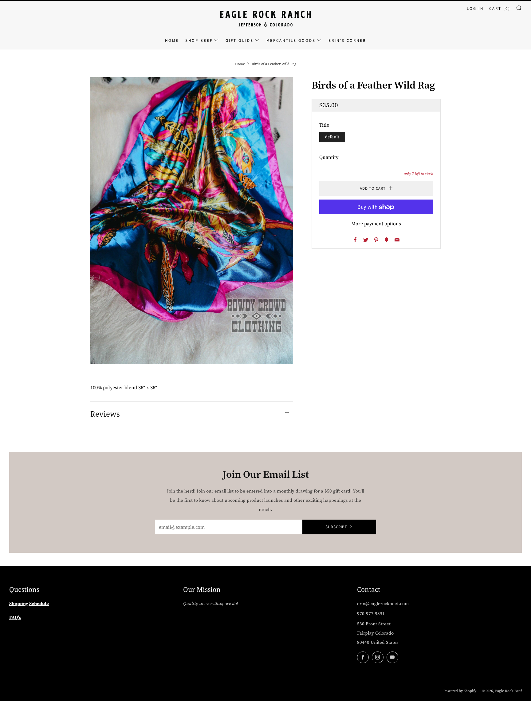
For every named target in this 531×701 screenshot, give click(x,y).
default (332, 137)
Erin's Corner (347, 40)
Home (172, 40)
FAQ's (15, 617)
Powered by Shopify (459, 690)
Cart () (499, 8)
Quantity (328, 157)
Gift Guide (240, 40)
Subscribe (336, 527)
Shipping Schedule (29, 603)
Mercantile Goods (291, 40)
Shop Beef (199, 40)
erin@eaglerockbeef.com (383, 603)
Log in (475, 8)
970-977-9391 (371, 614)
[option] (191, 221)
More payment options (376, 224)
